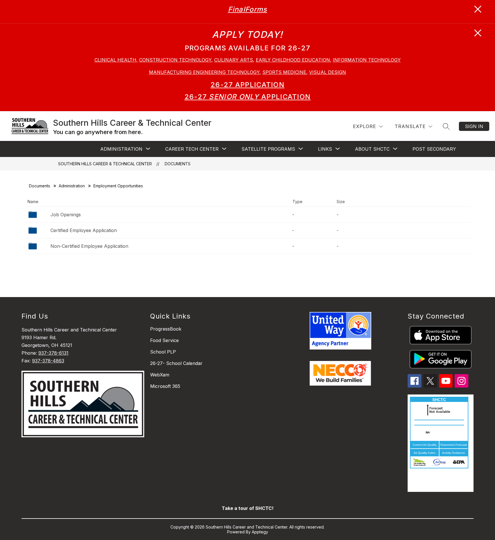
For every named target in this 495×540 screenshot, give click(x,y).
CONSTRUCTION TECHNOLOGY (175, 60)
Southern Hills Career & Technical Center (105, 163)
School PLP (163, 352)
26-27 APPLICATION (247, 84)
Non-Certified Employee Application (89, 246)
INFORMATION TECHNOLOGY (367, 60)
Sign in (474, 126)
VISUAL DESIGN (327, 72)
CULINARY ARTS (233, 60)
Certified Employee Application (83, 230)
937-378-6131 (53, 353)
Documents (177, 163)
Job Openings (65, 214)
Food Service (164, 340)
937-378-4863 (48, 361)
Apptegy (260, 531)
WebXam (159, 375)
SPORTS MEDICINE (284, 72)
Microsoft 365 (165, 386)
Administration (72, 185)
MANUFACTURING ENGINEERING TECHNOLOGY (204, 72)
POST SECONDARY (434, 149)
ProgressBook (165, 329)
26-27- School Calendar (176, 363)
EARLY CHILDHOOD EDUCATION (293, 60)
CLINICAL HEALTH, (116, 60)
